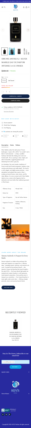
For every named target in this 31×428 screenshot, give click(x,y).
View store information (9, 111)
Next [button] (28, 30)
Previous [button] (3, 30)
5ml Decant (11, 80)
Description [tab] (5, 145)
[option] (15, 29)
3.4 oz (4, 80)
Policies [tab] (18, 145)
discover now (8, 287)
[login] (23, 7)
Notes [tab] (12, 145)
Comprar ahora (15, 100)
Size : (5, 77)
